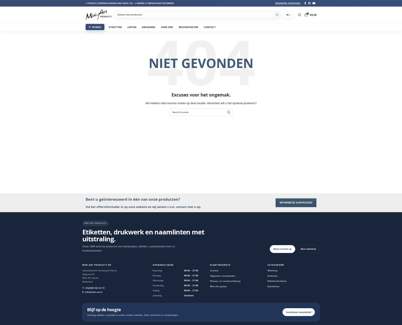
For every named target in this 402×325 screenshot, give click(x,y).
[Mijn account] (299, 15)
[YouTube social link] (313, 3)
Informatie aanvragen (287, 3)
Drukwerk (272, 276)
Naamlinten (273, 286)
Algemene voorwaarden (222, 276)
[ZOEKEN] (277, 15)
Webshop (272, 270)
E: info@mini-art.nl (92, 292)
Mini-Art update (218, 286)
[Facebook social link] (305, 3)
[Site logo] (98, 14)
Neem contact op (282, 249)
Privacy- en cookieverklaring (225, 281)
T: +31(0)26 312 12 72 (93, 288)
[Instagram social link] (309, 3)
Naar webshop (308, 249)
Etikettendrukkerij (276, 281)
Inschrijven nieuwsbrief (298, 312)
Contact (214, 270)
